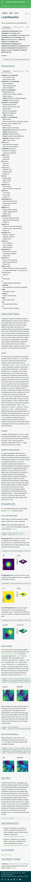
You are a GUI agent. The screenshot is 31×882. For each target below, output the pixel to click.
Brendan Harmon (6, 854)
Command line (6, 27)
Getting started (5, 6)
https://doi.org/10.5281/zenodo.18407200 (16, 845)
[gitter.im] (5, 879)
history (26, 864)
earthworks (9, 510)
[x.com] (17, 879)
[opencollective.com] (2, 879)
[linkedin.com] (14, 879)
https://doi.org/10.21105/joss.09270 (14, 836)
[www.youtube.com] (20, 879)
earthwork (4, 13)
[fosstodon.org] (8, 879)
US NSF (26, 876)
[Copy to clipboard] (28, 60)
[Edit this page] (29, 14)
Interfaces (14, 6)
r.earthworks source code (16, 864)
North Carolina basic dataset (9, 654)
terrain (16, 13)
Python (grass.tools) (18, 27)
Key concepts (23, 6)
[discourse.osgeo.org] (11, 879)
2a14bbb (13, 868)
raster (11, 13)
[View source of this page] (26, 14)
